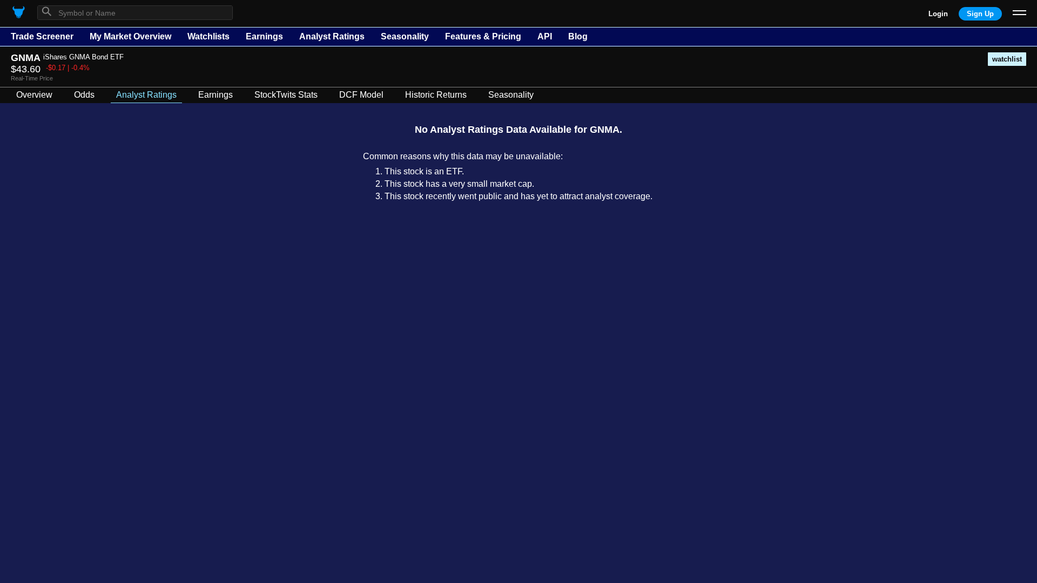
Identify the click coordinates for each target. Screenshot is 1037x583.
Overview (34, 94)
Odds (84, 94)
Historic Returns (436, 94)
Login (938, 14)
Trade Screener (42, 36)
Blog (578, 36)
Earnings (264, 36)
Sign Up (980, 14)
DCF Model (361, 94)
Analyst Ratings (332, 36)
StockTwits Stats (286, 94)
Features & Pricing (483, 36)
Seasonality (405, 36)
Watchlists (208, 36)
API (544, 36)
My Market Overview (130, 36)
